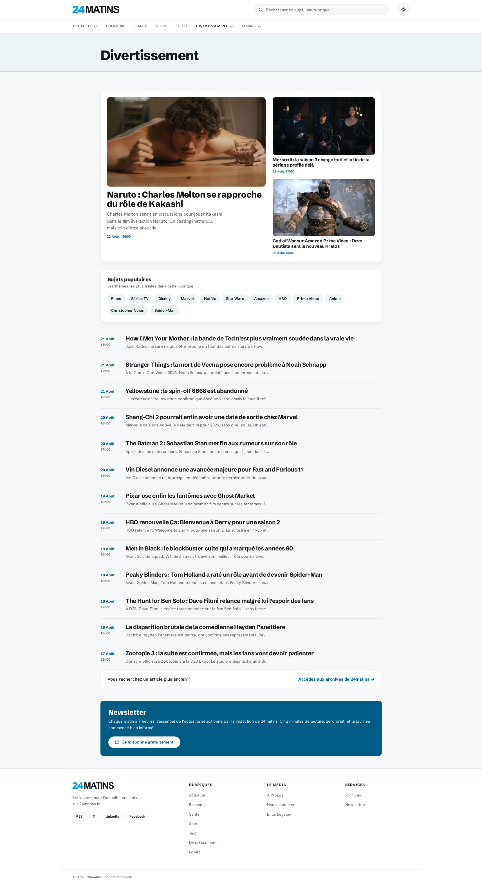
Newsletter (355, 804)
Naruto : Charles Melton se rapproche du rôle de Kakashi (184, 199)
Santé (141, 26)
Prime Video (308, 298)
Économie (116, 26)
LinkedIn (112, 816)
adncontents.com (118, 877)
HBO (283, 298)
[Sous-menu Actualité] (95, 26)
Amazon (261, 298)
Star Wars (235, 298)
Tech (182, 26)
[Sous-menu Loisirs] (259, 26)
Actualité (82, 26)
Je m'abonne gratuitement (148, 742)
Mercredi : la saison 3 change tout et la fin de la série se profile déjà (321, 162)
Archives (353, 795)
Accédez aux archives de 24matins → (336, 679)
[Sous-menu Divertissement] (231, 26)
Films (116, 298)
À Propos (275, 795)
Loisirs (249, 26)
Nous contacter (281, 804)
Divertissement (212, 26)
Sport (162, 26)
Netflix (210, 298)
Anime (335, 298)
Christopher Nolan (127, 310)
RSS (79, 816)
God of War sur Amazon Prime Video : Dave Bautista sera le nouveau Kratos (317, 243)
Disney (164, 298)
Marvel (187, 298)
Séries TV (140, 298)
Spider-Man (165, 310)
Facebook (137, 816)
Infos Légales (279, 814)
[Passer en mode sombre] (404, 9)
